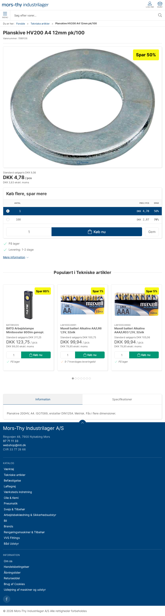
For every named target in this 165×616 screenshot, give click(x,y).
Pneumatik (11, 503)
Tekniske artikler (40, 23)
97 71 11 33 (10, 441)
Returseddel (12, 578)
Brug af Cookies (14, 584)
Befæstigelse (12, 480)
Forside (20, 23)
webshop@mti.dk (14, 445)
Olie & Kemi (11, 497)
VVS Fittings (12, 537)
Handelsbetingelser (16, 566)
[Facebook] (6, 599)
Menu (5, 17)
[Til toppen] (82, 423)
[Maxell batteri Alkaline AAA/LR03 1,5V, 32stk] (136, 304)
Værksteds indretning (18, 492)
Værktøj (9, 469)
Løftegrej (10, 486)
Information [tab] (42, 399)
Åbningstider (12, 572)
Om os (8, 561)
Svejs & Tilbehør (14, 509)
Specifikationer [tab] (122, 399)
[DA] (25, 5)
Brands (8, 526)
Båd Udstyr (11, 543)
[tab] (73, 378)
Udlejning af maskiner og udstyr (25, 589)
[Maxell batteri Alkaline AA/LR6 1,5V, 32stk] (82, 304)
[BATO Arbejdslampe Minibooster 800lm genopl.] (28, 304)
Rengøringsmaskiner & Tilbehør (24, 532)
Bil (5, 520)
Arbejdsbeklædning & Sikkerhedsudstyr (30, 515)
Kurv (160, 7)
